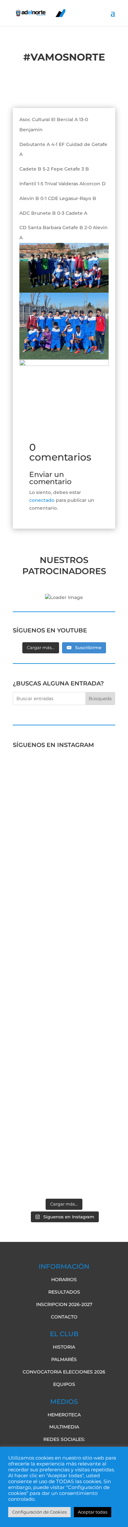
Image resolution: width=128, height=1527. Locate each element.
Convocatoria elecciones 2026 (64, 1372)
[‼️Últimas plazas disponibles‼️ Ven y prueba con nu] (64, 965)
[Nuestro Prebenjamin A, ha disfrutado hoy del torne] (64, 1011)
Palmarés (64, 1359)
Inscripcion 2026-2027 (64, 1304)
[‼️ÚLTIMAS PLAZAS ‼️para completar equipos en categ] (64, 1062)
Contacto (64, 1317)
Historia (64, 1347)
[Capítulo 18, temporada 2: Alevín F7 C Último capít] (64, 1116)
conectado (41, 500)
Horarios (64, 1279)
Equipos (64, 1384)
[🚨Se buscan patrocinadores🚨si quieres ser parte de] (64, 776)
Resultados (64, 1292)
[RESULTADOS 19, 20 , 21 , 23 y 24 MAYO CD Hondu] (64, 1166)
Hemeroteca (64, 1415)
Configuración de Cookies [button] (39, 1512)
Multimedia (64, 1427)
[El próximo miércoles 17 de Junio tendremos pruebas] (64, 835)
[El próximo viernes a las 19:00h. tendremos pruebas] (64, 904)
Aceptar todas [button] (92, 1512)
